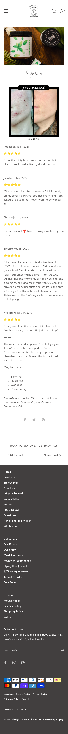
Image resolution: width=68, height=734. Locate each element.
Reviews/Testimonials (17, 561)
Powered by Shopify (52, 719)
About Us (9, 488)
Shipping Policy (13, 611)
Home (7, 472)
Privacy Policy (12, 606)
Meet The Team (13, 555)
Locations (10, 595)
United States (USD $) (15, 709)
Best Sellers (11, 582)
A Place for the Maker (17, 521)
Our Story (10, 550)
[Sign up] (62, 650)
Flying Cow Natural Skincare (26, 719)
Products (9, 477)
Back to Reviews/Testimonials (34, 446)
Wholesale (10, 526)
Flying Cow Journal (15, 566)
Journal (8, 504)
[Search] (54, 12)
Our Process (11, 544)
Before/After (11, 499)
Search (8, 617)
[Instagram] (14, 662)
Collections (10, 539)
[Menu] (6, 11)
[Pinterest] (23, 662)
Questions (10, 515)
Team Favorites (13, 577)
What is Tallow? (13, 493)
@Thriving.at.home (16, 571)
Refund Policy (12, 601)
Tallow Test (11, 483)
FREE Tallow (11, 510)
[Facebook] (5, 662)
